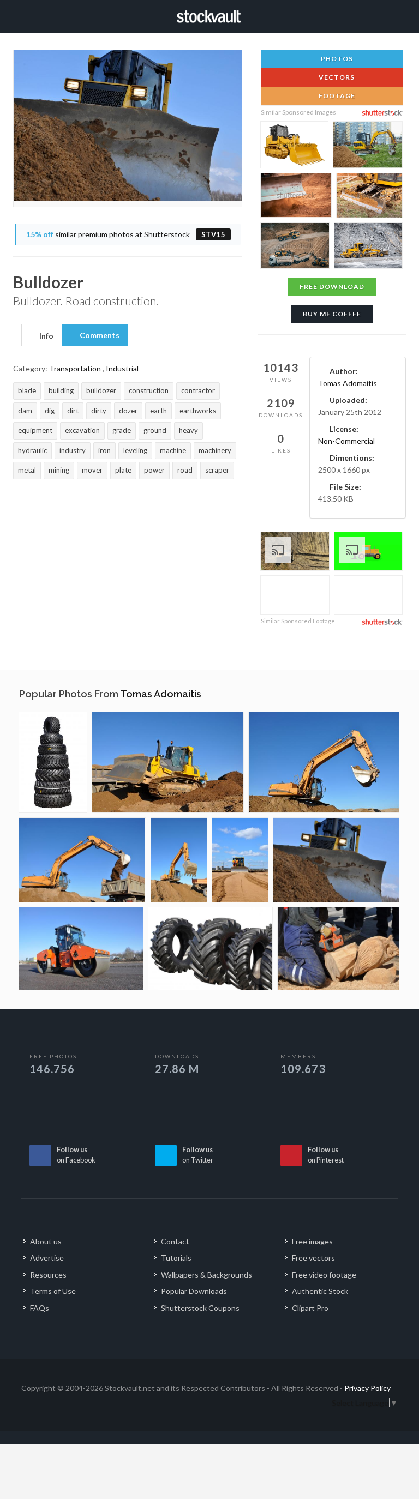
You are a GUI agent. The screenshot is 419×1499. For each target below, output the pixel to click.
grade (121, 430)
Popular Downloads (194, 1291)
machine (173, 450)
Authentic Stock (320, 1291)
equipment (35, 430)
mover (92, 470)
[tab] (41, 335)
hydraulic (32, 450)
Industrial (122, 368)
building (61, 390)
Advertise (47, 1257)
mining (59, 470)
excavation (82, 430)
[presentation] (42, 336)
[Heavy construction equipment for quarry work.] (295, 247)
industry (72, 450)
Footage (336, 96)
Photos (336, 59)
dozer (128, 410)
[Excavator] (324, 762)
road (185, 470)
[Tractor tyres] (210, 948)
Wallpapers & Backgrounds (206, 1274)
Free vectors (313, 1257)
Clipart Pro (310, 1308)
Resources (48, 1274)
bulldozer (101, 390)
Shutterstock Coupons (200, 1308)
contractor (198, 390)
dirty (98, 410)
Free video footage (324, 1274)
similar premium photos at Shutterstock (126, 234)
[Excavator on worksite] (179, 860)
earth (158, 410)
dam (25, 410)
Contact (175, 1241)
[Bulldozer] (336, 860)
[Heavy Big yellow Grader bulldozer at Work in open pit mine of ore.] (368, 247)
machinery (215, 450)
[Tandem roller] (81, 948)
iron (104, 450)
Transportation (75, 368)
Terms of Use (53, 1291)
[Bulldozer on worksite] (167, 762)
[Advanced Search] (387, 15)
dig (50, 410)
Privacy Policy (367, 1388)
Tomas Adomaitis (347, 383)
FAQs (39, 1308)
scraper (217, 470)
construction (149, 390)
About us (46, 1241)
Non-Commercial (346, 441)
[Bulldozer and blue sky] (240, 860)
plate (123, 470)
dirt (73, 410)
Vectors (336, 77)
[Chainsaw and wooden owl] (338, 948)
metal (27, 470)
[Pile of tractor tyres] (53, 762)
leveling (135, 450)
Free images (312, 1241)
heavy (188, 430)
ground (154, 430)
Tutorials (176, 1257)
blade (27, 390)
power (154, 470)
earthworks (197, 410)
